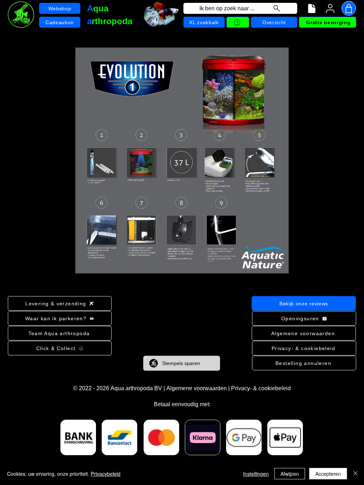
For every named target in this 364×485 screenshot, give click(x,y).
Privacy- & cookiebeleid (261, 388)
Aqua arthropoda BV (136, 388)
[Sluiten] (355, 473)
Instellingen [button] (256, 473)
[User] (330, 8)
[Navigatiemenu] (312, 8)
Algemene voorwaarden (196, 388)
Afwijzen (289, 473)
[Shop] (349, 8)
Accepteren (328, 473)
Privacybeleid (106, 473)
